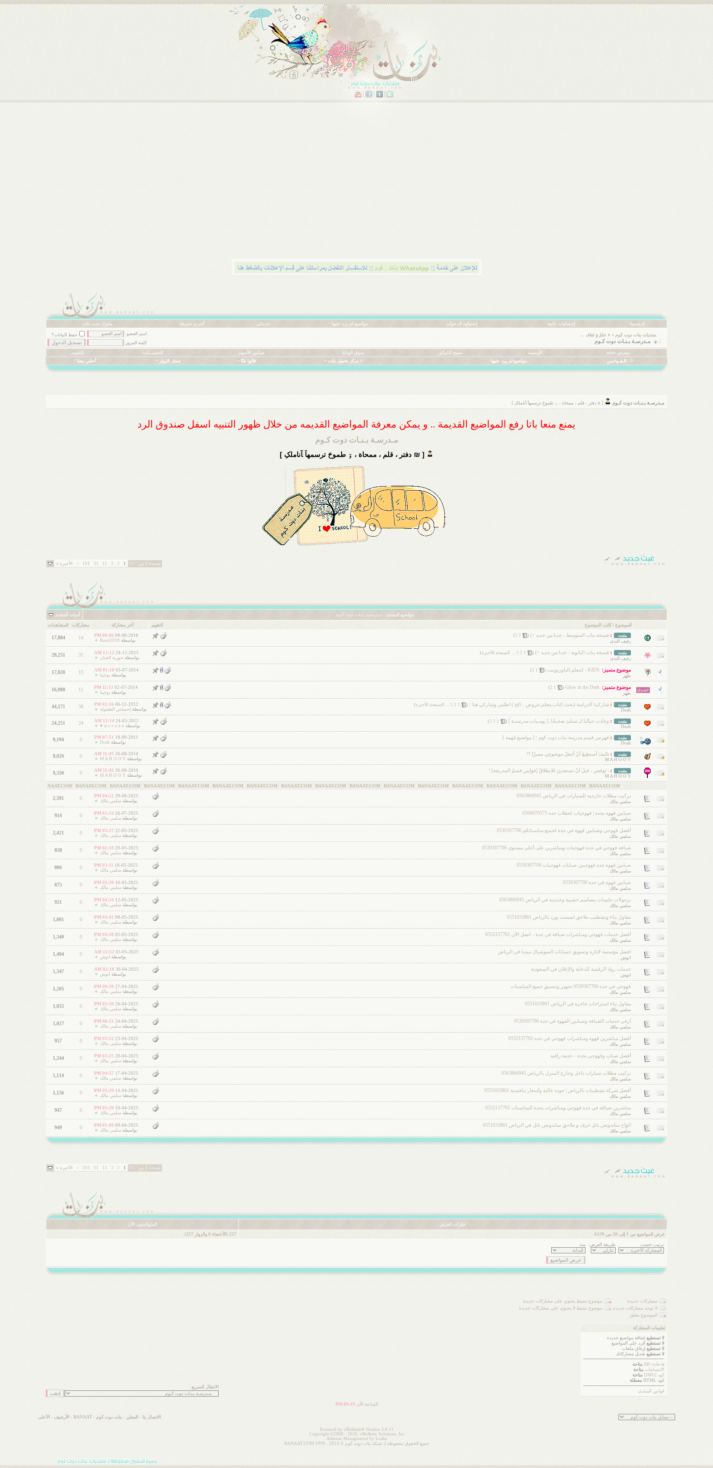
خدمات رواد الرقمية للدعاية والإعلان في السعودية (581, 969)
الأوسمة (535, 352)
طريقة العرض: (602, 1244)
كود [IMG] (654, 1375)
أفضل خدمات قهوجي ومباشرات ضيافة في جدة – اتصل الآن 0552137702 (558, 934)
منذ (582, 1244)
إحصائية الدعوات (461, 323)
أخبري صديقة (192, 323)
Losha (381, 1438)
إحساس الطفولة (115, 709)
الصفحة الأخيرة (496, 652)
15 (80, 672)
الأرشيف (61, 1417)
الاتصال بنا (151, 1417)
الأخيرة (64, 563)
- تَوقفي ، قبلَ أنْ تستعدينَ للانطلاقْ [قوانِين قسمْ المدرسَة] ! (549, 770)
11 (104, 563)
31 (80, 655)
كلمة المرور (136, 342)
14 (80, 638)
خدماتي (263, 323)
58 (80, 706)
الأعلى (44, 1417)
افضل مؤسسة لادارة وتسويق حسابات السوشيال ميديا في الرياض (564, 952)
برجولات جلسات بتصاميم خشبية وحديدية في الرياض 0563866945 (565, 900)
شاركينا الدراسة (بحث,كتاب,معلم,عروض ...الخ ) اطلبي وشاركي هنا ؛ (539, 704)
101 (86, 563)
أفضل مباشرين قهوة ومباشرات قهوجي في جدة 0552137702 (569, 1038)
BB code (652, 1364)
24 (80, 723)
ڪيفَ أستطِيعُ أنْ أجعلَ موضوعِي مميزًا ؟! (567, 754)
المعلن (132, 1417)
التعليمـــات (153, 352)
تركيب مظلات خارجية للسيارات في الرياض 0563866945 (574, 796)
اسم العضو (137, 333)
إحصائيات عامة (561, 323)
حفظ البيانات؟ (65, 335)
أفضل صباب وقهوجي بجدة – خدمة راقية (590, 1056)
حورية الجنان (111, 657)
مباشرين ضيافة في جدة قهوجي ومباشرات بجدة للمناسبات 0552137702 (558, 1108)
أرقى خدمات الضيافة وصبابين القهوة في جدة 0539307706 (572, 1021)
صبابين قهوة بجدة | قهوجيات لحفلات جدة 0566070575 (576, 813)
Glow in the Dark (582, 687)
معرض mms (618, 352)
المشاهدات (58, 625)
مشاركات (81, 625)
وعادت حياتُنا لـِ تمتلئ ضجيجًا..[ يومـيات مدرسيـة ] (558, 721)
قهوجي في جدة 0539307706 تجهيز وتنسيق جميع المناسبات (570, 986)
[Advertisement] (419, 192)
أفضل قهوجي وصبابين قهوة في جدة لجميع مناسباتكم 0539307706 (564, 830)
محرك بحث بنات (97, 323)
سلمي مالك (620, 801)
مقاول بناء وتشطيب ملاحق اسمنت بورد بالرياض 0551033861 (569, 917)
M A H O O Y (618, 759)
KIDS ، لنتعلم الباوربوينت (573, 670)
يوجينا (105, 675)
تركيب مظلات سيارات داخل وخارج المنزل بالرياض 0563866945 (566, 1073)
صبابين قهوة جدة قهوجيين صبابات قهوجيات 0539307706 (574, 865)
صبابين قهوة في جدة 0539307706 (597, 882)
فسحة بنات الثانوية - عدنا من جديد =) (572, 652)
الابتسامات (654, 1369)
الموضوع (623, 625)
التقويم (77, 352)
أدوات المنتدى (67, 614)
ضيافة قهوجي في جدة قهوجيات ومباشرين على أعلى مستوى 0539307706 (556, 848)
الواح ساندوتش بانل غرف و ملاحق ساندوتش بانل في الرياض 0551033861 (557, 1125)
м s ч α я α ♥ (112, 725)
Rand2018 (110, 640)
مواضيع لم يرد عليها (350, 323)
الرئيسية (637, 323)
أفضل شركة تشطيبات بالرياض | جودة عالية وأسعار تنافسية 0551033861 (557, 1090)
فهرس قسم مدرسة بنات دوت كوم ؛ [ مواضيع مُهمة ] (556, 737)
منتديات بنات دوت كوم (635, 335)
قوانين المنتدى (651, 1391)
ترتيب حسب (652, 1244)
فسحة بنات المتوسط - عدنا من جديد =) (569, 635)
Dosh (626, 710)
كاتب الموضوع (598, 625)
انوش (626, 957)
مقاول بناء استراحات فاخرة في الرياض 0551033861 (578, 1004)
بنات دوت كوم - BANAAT (97, 1417)
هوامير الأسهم (251, 352)
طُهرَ (627, 676)
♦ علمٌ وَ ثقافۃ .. (595, 335)
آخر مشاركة (122, 625)
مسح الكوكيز (451, 352)
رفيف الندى (620, 641)
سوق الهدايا (353, 352)
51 (96, 563)
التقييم (157, 625)
